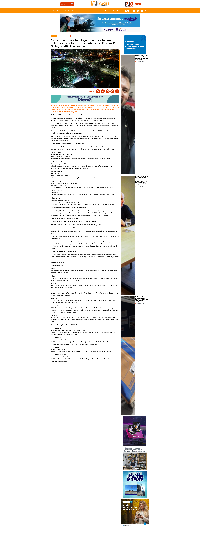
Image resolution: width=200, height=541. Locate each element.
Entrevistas (104, 11)
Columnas (96, 11)
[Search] (127, 11)
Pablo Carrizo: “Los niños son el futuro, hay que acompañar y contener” (142, 57)
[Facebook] (134, 10)
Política (53, 11)
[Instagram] (146, 10)
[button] (98, 91)
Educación (88, 11)
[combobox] (117, 11)
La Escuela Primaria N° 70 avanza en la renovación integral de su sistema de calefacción (141, 299)
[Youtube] (142, 10)
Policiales (60, 11)
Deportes (67, 11)
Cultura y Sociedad (77, 11)
